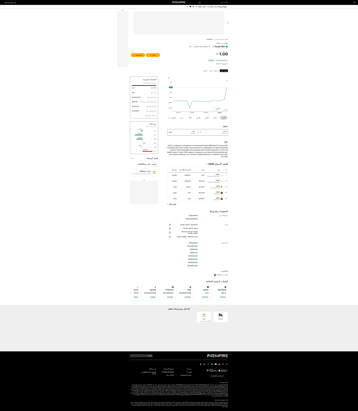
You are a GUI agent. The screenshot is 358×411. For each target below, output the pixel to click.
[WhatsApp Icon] (204, 364)
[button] (354, 2)
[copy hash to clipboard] (169, 224)
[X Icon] (227, 364)
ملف (210, 71)
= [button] (197, 132)
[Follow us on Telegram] (187, 6)
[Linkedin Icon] (219, 364)
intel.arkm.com (192, 246)
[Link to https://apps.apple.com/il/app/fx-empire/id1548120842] (223, 371)
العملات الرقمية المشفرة (221, 39)
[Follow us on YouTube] (190, 6)
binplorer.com (193, 259)
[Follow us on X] (196, 6)
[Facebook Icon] (223, 364)
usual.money (193, 215)
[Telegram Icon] (208, 364)
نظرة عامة (224, 71)
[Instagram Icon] (212, 364)
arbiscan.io (194, 252)
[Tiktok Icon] (201, 364)
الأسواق (216, 71)
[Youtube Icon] (216, 364)
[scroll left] (132, 293)
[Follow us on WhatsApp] (193, 6)
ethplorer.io (194, 249)
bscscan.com (193, 256)
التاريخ (205, 71)
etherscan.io (193, 243)
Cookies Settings (168, 372)
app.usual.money (192, 219)
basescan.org (193, 262)
